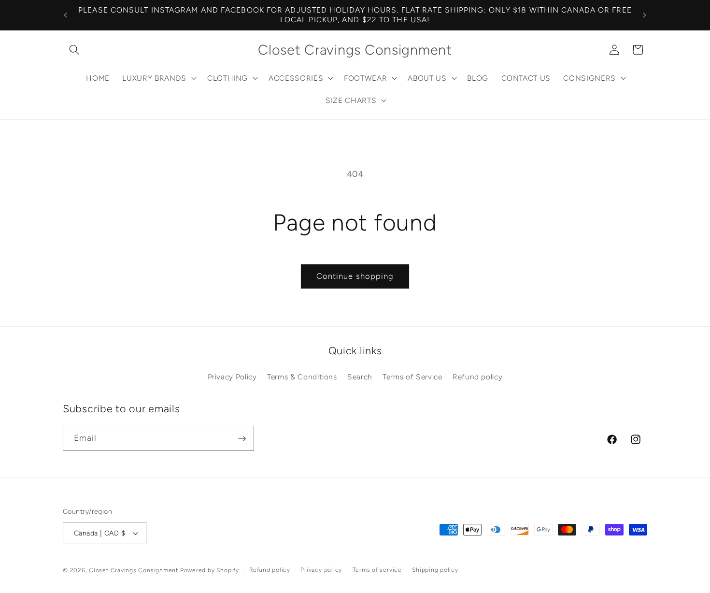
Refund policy (478, 376)
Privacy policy (321, 569)
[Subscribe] (242, 438)
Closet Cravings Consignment (133, 570)
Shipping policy (435, 569)
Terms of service (377, 569)
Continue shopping (355, 276)
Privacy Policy (232, 376)
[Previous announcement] (65, 15)
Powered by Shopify (209, 570)
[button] (74, 49)
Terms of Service (412, 376)
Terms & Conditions (302, 376)
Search (359, 376)
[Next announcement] (644, 15)
